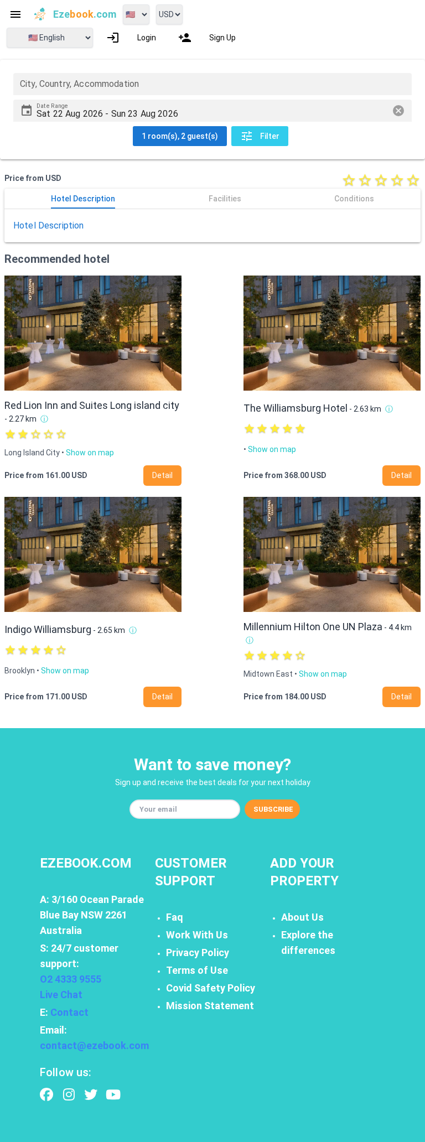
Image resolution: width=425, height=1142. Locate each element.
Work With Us (197, 935)
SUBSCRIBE (273, 809)
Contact (69, 1012)
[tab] (83, 199)
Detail (162, 475)
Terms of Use (197, 970)
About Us (302, 917)
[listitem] (131, 37)
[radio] (348, 180)
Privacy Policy (197, 952)
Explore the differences (308, 942)
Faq (174, 917)
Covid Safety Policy (210, 988)
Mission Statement (210, 1005)
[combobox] (212, 84)
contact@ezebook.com (94, 1045)
